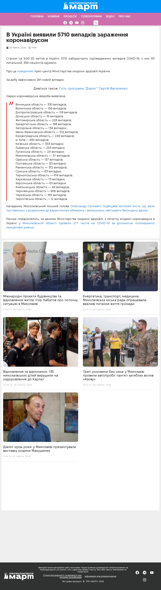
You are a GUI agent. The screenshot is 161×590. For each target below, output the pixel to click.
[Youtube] (77, 23)
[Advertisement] (80, 488)
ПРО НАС (125, 16)
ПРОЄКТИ (70, 16)
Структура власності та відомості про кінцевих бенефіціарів (62, 576)
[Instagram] (82, 23)
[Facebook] (65, 23)
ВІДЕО (110, 16)
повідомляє (24, 71)
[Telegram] (71, 23)
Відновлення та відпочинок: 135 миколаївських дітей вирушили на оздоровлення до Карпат (30, 375)
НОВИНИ (53, 16)
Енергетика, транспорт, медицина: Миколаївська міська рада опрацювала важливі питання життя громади (114, 300)
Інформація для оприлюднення (100, 576)
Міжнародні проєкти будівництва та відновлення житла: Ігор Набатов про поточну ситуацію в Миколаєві (40, 300)
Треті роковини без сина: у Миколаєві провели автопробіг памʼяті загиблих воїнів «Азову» (118, 375)
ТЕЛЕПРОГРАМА (91, 16)
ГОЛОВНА (36, 16)
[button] (96, 22)
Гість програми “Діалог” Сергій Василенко (93, 88)
